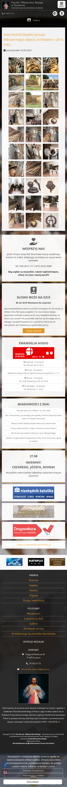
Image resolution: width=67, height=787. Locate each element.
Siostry (33, 590)
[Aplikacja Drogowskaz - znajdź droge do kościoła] (33, 530)
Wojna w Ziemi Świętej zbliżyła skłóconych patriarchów (33, 423)
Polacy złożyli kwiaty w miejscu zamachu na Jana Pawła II (33, 428)
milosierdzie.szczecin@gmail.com (35, 669)
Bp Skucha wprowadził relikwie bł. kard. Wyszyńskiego (34, 433)
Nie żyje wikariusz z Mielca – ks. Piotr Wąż (33, 410)
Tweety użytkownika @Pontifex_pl (33, 544)
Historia (33, 580)
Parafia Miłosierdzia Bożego (27, 5)
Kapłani (33, 585)
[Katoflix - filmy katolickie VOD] (32, 562)
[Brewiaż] (53, 562)
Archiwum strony (34, 628)
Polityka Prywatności (33, 770)
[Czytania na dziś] (33, 511)
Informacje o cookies (33, 775)
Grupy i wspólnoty (33, 600)
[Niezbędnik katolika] (33, 492)
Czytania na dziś (33, 618)
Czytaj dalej (32, 330)
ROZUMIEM (33, 781)
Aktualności (33, 613)
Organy (33, 595)
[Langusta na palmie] (10, 562)
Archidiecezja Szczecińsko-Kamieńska (33, 633)
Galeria (36, 20)
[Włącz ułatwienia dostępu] (63, 13)
